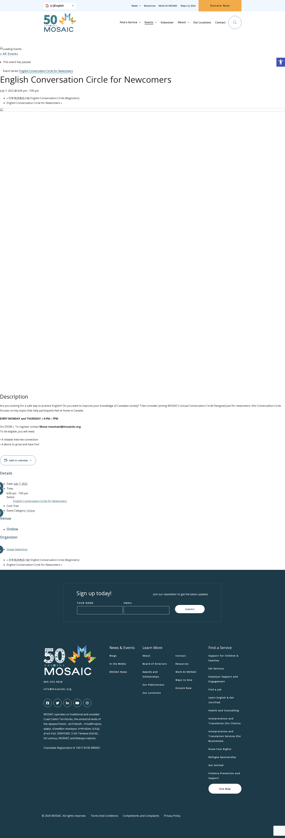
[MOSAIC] (60, 29)
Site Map (225, 788)
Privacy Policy (172, 816)
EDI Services (216, 668)
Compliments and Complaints (141, 816)
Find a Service (128, 22)
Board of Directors (154, 663)
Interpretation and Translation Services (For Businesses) (224, 736)
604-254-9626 (53, 681)
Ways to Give (188, 5)
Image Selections (17, 549)
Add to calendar (18, 460)
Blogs (113, 655)
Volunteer (167, 22)
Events (149, 22)
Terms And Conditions (104, 816)
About (182, 22)
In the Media (118, 663)
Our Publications (153, 684)
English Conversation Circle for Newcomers (34, 103)
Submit (190, 609)
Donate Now (220, 5)
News (135, 5)
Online (31, 510)
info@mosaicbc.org (58, 689)
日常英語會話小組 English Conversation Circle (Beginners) (43, 98)
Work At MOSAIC (168, 5)
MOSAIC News (118, 671)
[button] (280, 62)
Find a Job (215, 689)
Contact (220, 22)
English (59, 5)
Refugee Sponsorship (222, 757)
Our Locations (202, 22)
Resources (150, 5)
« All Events (9, 54)
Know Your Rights (219, 749)
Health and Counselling (223, 710)
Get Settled (215, 765)
